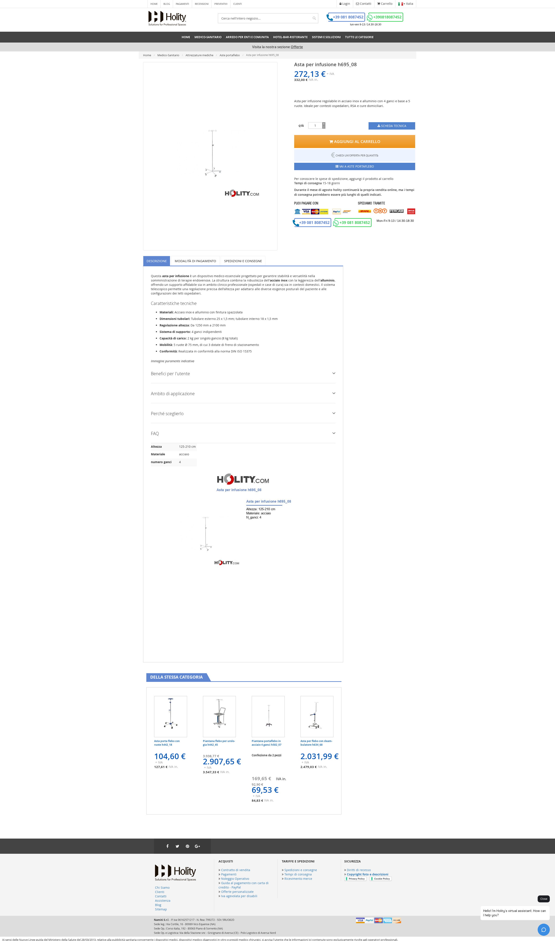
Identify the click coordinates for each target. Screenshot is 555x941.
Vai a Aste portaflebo (356, 166)
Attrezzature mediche (200, 55)
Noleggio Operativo (235, 879)
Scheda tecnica (393, 126)
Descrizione (157, 261)
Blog (166, 3)
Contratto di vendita (235, 870)
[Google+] (197, 846)
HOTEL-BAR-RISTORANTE (290, 37)
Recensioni (202, 3)
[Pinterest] (187, 846)
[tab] (157, 261)
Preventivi (220, 3)
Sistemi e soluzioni (326, 37)
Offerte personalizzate (237, 892)
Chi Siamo (162, 887)
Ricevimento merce (298, 879)
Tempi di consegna (298, 874)
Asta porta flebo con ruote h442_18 (167, 743)
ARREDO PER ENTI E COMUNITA (247, 37)
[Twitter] (177, 846)
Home (154, 3)
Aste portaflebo (230, 55)
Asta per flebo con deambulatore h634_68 (316, 743)
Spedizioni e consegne (243, 261)
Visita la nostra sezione (277, 47)
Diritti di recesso (359, 870)
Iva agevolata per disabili (239, 896)
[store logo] (167, 18)
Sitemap (161, 909)
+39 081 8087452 (348, 17)
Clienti (237, 3)
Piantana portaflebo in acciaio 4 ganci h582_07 (266, 743)
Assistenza (162, 900)
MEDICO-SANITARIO (208, 37)
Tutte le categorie (359, 37)
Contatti (160, 896)
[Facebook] (167, 846)
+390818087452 (387, 17)
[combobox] (268, 18)
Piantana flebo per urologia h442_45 (219, 743)
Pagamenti (182, 3)
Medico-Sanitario (168, 55)
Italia (409, 4)
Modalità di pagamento (195, 261)
